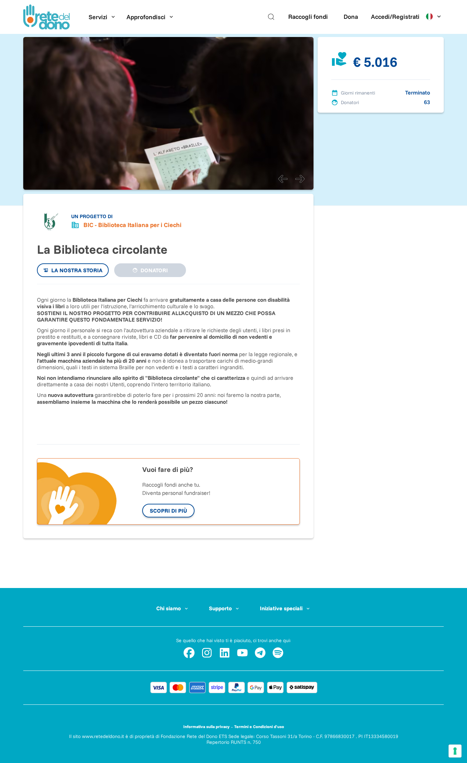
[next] (300, 179)
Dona (351, 17)
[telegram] (260, 653)
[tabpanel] (168, 360)
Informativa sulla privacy (206, 726)
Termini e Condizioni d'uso (259, 726)
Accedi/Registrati (395, 17)
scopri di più (168, 510)
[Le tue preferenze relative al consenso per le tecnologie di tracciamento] (455, 751)
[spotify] (278, 653)
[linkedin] (224, 653)
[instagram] (207, 653)
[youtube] (242, 653)
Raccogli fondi (308, 17)
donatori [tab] (154, 270)
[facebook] (189, 653)
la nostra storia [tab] (77, 270)
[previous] (283, 179)
